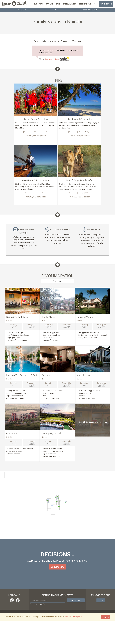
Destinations (85, 4)
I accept (106, 617)
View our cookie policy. (73, 616)
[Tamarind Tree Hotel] (58, 505)
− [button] (2, 476)
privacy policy (40, 604)
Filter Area (57, 281)
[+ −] (57, 505)
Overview (22, 10)
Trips (54, 10)
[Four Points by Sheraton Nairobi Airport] (67, 506)
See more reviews (52, 59)
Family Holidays (53, 4)
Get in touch (106, 4)
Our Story (38, 4)
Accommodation (89, 10)
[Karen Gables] (49, 506)
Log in (101, 600)
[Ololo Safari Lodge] (60, 510)
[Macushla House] (53, 509)
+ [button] (2, 473)
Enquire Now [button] (57, 566)
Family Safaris (69, 4)
